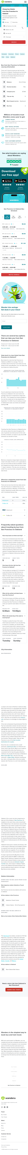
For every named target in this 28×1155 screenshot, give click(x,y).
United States (14, 1071)
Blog (2, 1125)
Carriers (22, 54)
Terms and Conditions (5, 1145)
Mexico (14, 960)
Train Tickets (4, 1117)
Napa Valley (11, 757)
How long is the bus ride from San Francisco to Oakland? (11, 566)
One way (7, 22)
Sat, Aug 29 (8, 33)
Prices (17, 54)
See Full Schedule (14, 274)
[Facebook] (4, 1107)
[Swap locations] (22, 28)
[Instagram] (2, 1107)
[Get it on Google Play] (20, 181)
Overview (11, 54)
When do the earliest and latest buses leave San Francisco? (12, 594)
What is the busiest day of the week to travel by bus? (12, 616)
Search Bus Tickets (14, 989)
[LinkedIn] (7, 1107)
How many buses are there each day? (12, 535)
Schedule (4, 54)
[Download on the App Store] (7, 181)
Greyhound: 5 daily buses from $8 (10, 344)
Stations (13, 57)
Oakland (14, 1080)
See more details (5, 348)
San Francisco (18, 820)
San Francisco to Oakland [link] (14, 1085)
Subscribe (6, 327)
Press (2, 1128)
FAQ (3, 57)
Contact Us (3, 1136)
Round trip (15, 22)
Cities (7, 57)
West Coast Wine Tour (7, 755)
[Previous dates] (2, 216)
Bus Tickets (14, 1066)
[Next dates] (25, 216)
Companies (3, 1139)
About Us (3, 1123)
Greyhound (5, 500)
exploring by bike (11, 746)
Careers (3, 1130)
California (14, 1076)
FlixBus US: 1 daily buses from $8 (10, 345)
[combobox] (14, 26)
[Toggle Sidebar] (25, 2)
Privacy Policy (4, 1146)
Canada (7, 960)
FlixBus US (5, 503)
